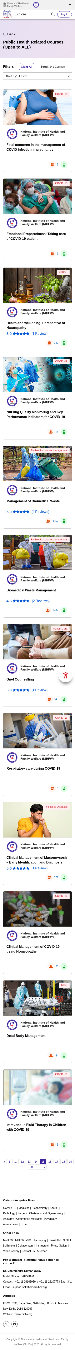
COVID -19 (61, 94)
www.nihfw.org (23, 1314)
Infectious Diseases (56, 806)
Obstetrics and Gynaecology (46, 1213)
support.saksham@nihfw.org (29, 1287)
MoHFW (8, 1240)
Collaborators (26, 1245)
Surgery (22, 1213)
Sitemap (42, 1251)
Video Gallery (11, 1251)
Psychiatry (50, 1218)
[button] (69, 4)
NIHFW (19, 1240)
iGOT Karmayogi (36, 1240)
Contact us (28, 1251)
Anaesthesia (10, 1224)
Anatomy (8, 1218)
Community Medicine (29, 1218)
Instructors (42, 1245)
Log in (64, 14)
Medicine (24, 1207)
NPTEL (67, 1240)
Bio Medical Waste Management (49, 450)
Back (11, 34)
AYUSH (63, 272)
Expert (24, 1224)
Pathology (9, 1213)
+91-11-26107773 (49, 1281)
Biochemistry (40, 1207)
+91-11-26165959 (25, 1281)
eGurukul (10, 1245)
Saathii (54, 1207)
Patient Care (60, 628)
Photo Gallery (59, 1245)
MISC (64, 985)
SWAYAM (55, 1240)
